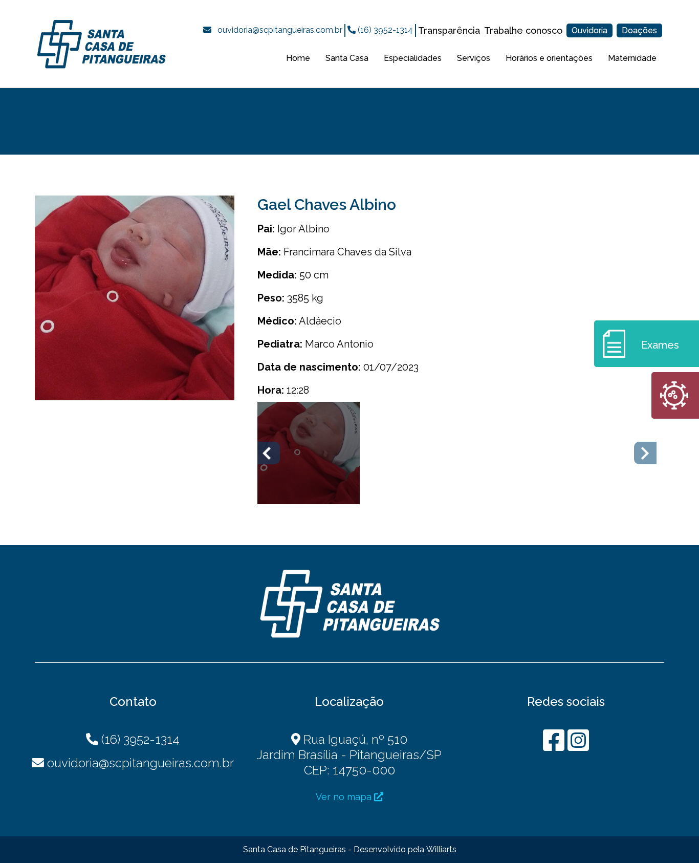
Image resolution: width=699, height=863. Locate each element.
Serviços (473, 58)
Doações (639, 30)
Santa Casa (346, 58)
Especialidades (413, 58)
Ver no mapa (345, 796)
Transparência (449, 30)
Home (298, 58)
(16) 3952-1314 (384, 30)
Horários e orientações (549, 58)
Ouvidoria (589, 30)
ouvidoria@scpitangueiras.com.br (279, 30)
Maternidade (632, 58)
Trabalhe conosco (523, 30)
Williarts (441, 849)
